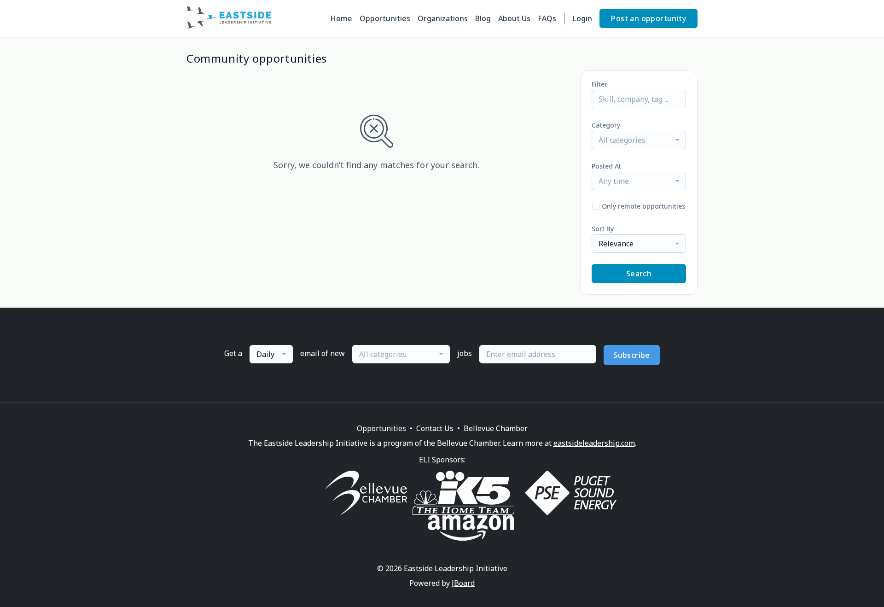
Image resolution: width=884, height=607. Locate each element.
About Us (514, 18)
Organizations (443, 18)
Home (341, 18)
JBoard (463, 583)
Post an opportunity (648, 18)
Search (638, 273)
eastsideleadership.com (594, 443)
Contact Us (435, 428)
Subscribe (631, 355)
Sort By (603, 228)
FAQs (547, 18)
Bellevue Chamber (496, 428)
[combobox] (639, 140)
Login (582, 18)
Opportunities (385, 18)
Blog (483, 18)
